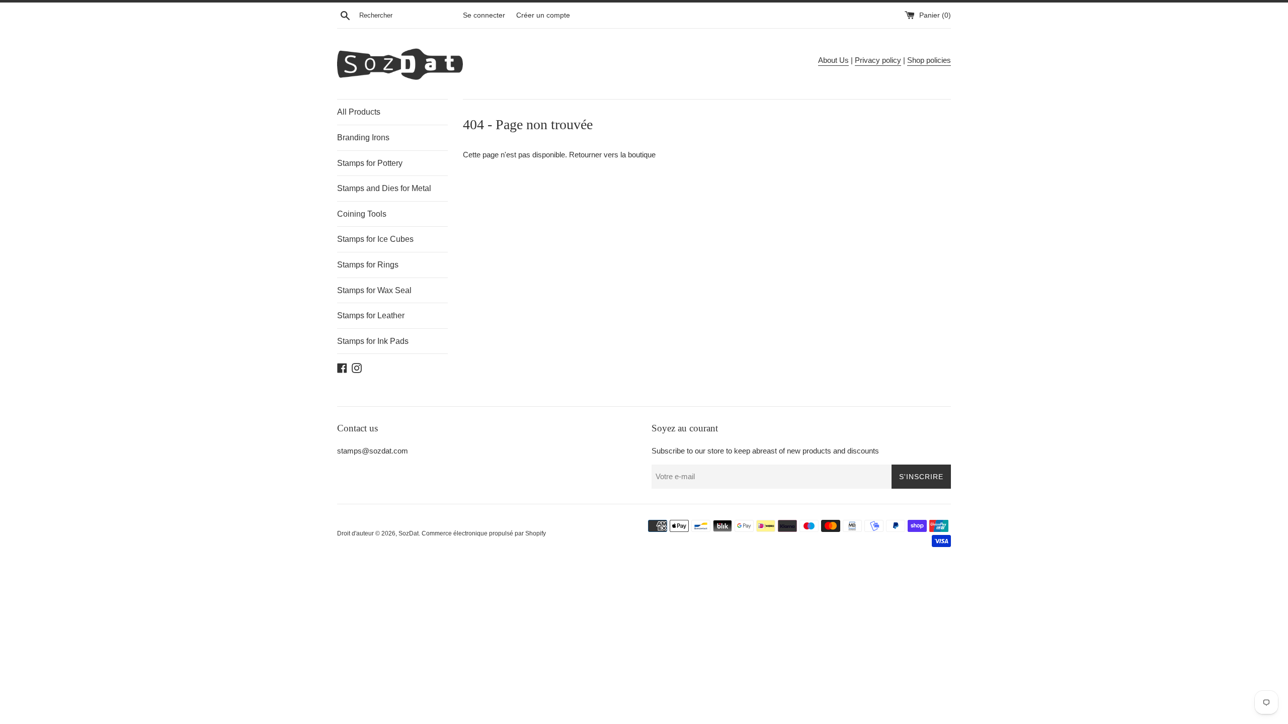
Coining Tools (361, 214)
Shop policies (929, 60)
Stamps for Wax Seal (374, 290)
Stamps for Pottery (370, 163)
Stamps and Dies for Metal (384, 188)
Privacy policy (878, 60)
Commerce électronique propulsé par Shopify (484, 533)
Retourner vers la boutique (612, 154)
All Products (358, 112)
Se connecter (484, 15)
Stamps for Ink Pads (373, 341)
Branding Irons (363, 137)
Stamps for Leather (371, 315)
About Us (833, 60)
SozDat (408, 533)
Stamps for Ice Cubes (375, 239)
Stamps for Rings (367, 264)
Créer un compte (543, 15)
